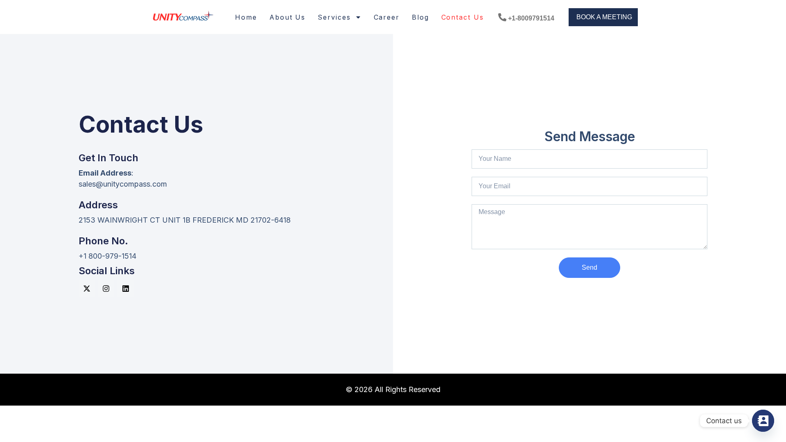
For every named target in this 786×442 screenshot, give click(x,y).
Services (334, 17)
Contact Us (462, 17)
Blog (420, 17)
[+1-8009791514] (502, 17)
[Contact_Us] (763, 421)
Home (246, 17)
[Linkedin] (125, 288)
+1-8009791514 (531, 18)
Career (387, 17)
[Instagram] (106, 288)
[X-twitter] (87, 288)
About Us (287, 17)
